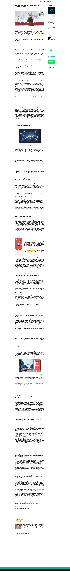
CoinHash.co (17, 514)
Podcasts (45, 1)
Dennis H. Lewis (23, 32)
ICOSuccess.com (29, 491)
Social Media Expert (50, 1)
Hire (54, 1)
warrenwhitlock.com (18, 537)
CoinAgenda (17, 516)
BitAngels (17, 517)
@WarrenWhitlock (20, 519)
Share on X (41, 80)
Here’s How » (17, 534)
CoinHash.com (18, 515)
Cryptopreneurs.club (37, 489)
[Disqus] (29, 553)
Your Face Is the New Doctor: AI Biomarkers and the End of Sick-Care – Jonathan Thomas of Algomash (51, 21)
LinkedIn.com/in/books (19, 520)
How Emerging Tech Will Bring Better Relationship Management (51, 26)
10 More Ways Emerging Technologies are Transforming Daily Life (51, 30)
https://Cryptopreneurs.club (19, 521)
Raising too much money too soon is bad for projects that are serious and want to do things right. (29, 420)
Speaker (41, 1)
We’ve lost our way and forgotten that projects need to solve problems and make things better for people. (29, 79)
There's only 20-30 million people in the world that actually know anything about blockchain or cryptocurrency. (28, 192)
